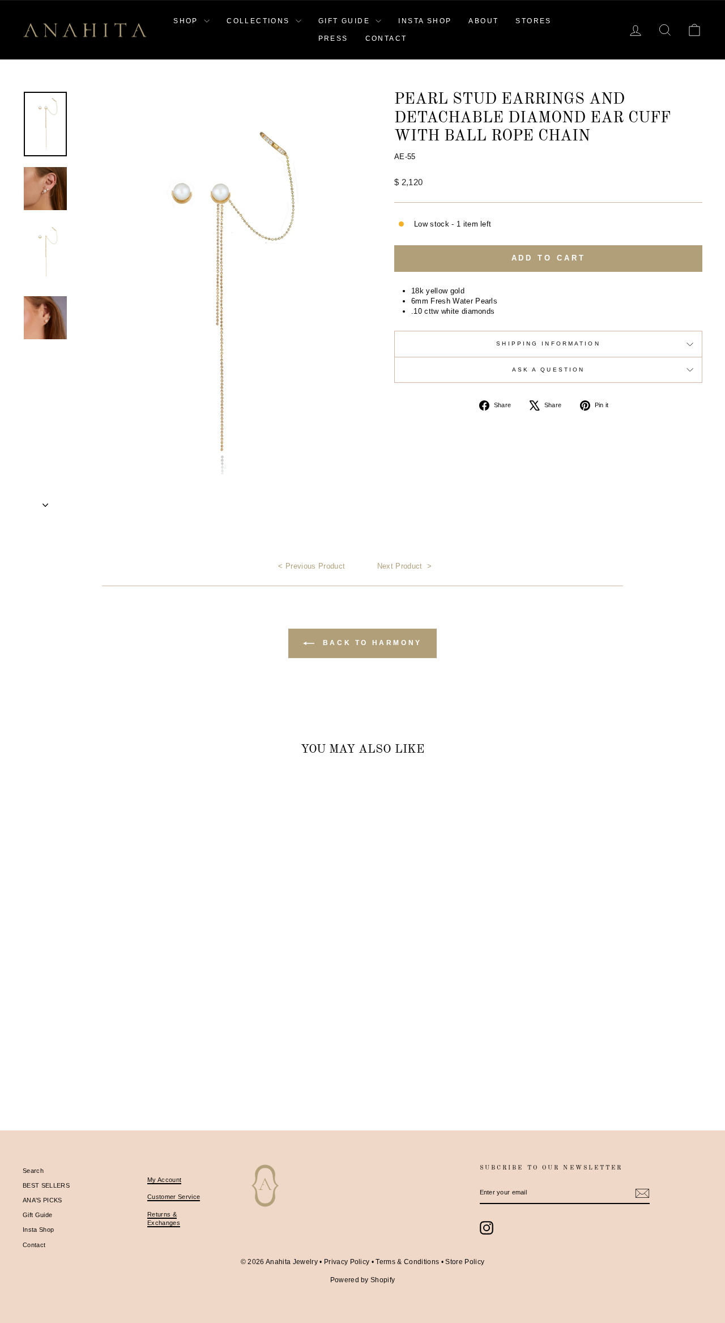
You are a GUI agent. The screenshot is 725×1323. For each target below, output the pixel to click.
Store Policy (464, 1262)
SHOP (187, 21)
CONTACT (386, 38)
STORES (533, 21)
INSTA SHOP (424, 21)
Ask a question (548, 369)
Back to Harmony (370, 643)
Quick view (103, 1014)
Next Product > (404, 566)
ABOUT (483, 21)
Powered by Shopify (362, 1280)
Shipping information (548, 343)
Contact (34, 1244)
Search (33, 1170)
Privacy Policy (347, 1262)
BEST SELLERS (46, 1185)
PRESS (333, 38)
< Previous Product (311, 566)
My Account (164, 1179)
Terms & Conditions (407, 1262)
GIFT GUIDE (345, 21)
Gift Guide (37, 1214)
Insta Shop (38, 1229)
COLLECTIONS (260, 21)
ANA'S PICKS (42, 1200)
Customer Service (173, 1196)
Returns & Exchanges (163, 1218)
